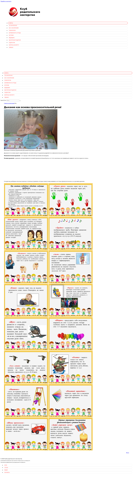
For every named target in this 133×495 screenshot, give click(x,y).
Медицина (11, 37)
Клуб (5, 465)
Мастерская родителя (15, 40)
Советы (11, 23)
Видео (6, 470)
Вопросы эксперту (14, 45)
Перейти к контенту (6, 1)
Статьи (6, 467)
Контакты (7, 472)
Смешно (11, 47)
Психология (12, 30)
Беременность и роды (15, 33)
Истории (11, 35)
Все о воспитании (13, 28)
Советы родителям (9, 103)
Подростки (12, 42)
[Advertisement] (66, 61)
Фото (127, 452)
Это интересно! (13, 25)
